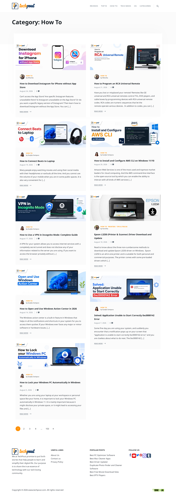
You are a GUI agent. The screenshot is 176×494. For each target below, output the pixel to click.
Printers (112, 227)
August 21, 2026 (100, 87)
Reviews (94, 6)
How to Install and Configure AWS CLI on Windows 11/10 (124, 160)
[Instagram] (144, 457)
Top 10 (104, 6)
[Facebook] (130, 456)
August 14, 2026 (26, 312)
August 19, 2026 (26, 165)
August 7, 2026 (100, 323)
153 (47, 428)
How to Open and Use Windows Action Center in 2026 (48, 308)
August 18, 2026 (100, 242)
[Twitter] (137, 456)
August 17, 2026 (26, 238)
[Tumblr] (149, 457)
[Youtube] (134, 457)
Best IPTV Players (97, 475)
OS (135, 6)
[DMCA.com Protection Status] (158, 490)
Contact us (56, 458)
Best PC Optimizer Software (102, 455)
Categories (145, 6)
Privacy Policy (57, 462)
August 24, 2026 (26, 91)
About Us (55, 455)
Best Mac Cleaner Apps (100, 458)
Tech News (126, 6)
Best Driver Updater (99, 462)
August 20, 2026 (100, 164)
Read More (24, 112)
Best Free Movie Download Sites (104, 472)
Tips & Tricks (122, 227)
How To (113, 6)
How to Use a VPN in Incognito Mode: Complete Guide (49, 234)
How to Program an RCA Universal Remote (117, 83)
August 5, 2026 (26, 390)
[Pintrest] (140, 456)
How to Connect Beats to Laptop (37, 161)
